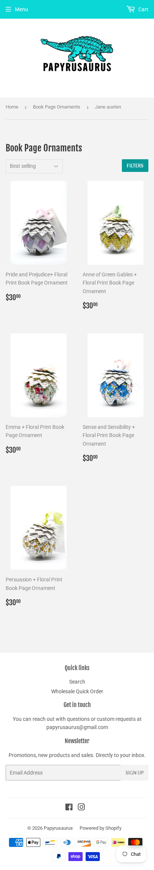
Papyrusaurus (58, 828)
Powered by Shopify (100, 828)
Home (12, 107)
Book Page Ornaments (56, 107)
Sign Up (135, 773)
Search (77, 682)
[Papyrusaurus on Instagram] (81, 808)
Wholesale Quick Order (77, 691)
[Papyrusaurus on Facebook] (69, 808)
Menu (21, 9)
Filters (135, 166)
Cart (142, 9)
